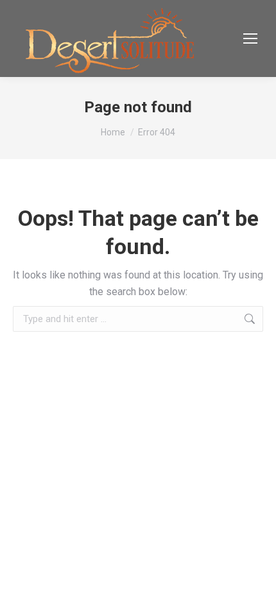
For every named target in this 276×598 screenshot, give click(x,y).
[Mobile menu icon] (250, 38)
